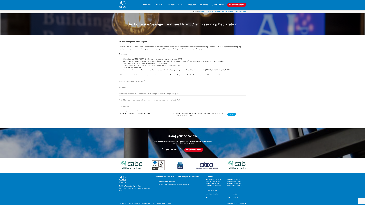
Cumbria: (212, 183)
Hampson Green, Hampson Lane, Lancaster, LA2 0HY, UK (173, 184)
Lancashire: (233, 179)
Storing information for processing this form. (136, 113)
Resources (192, 5)
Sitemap (169, 203)
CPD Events (203, 5)
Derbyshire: (213, 185)
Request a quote (193, 150)
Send (231, 114)
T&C (153, 203)
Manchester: (234, 181)
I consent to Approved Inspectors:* (128, 111)
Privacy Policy (161, 203)
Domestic (160, 5)
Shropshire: (234, 183)
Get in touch (219, 5)
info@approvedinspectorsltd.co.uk (167, 181)
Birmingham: (213, 179)
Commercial (147, 5)
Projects (171, 5)
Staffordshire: (234, 185)
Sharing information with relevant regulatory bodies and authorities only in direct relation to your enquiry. (199, 114)
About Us (181, 5)
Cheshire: (213, 181)
